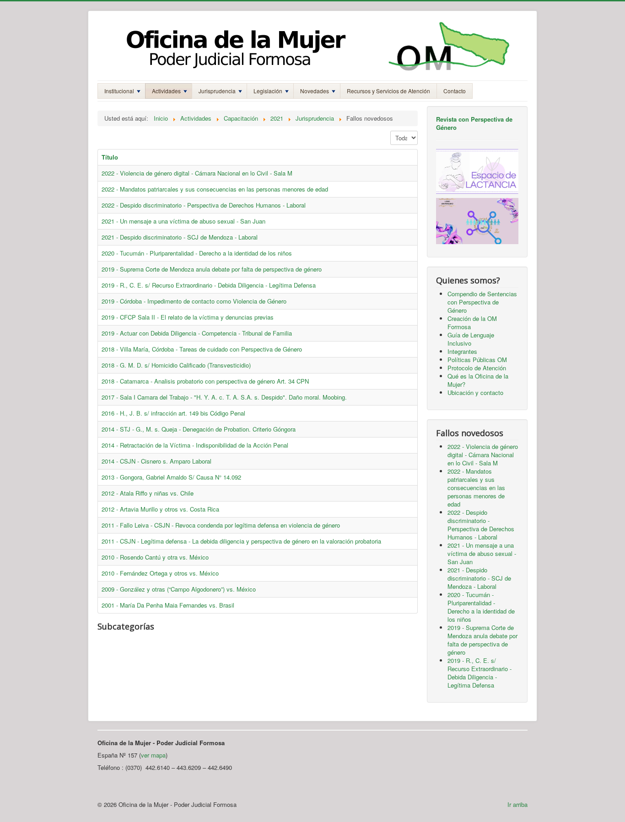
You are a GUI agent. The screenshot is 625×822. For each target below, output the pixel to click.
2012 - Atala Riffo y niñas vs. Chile (148, 493)
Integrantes (462, 351)
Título (110, 157)
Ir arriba (517, 804)
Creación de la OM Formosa (472, 322)
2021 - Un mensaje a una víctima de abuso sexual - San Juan (183, 221)
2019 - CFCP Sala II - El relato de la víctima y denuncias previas (188, 317)
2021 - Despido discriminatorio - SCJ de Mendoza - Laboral (180, 237)
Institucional (119, 91)
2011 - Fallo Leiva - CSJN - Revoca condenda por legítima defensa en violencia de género (221, 525)
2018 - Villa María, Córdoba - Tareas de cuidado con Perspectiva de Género (202, 349)
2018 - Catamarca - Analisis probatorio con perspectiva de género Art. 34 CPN (205, 381)
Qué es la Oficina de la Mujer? (477, 380)
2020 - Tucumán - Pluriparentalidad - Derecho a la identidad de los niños (197, 253)
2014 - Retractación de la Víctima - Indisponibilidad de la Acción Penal (195, 445)
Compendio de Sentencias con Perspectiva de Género (482, 302)
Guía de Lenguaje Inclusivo (470, 339)
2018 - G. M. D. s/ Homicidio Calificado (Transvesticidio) (176, 365)
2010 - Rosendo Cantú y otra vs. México (155, 557)
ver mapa (153, 755)
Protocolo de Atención (476, 367)
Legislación (267, 91)
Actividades (166, 91)
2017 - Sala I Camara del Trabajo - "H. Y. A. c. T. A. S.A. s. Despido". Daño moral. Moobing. (224, 397)
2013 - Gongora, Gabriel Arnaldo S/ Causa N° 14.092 (171, 477)
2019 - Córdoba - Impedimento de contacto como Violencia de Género (194, 301)
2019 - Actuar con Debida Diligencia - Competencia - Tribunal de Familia (197, 333)
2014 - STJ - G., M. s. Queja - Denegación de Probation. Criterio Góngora (199, 429)
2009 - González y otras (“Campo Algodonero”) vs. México (179, 589)
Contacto (454, 91)
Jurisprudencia (217, 91)
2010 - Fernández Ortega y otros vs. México (160, 573)
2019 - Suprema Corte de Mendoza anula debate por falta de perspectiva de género (212, 269)
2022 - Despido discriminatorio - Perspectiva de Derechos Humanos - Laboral (204, 205)
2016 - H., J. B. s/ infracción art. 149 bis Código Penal (173, 413)
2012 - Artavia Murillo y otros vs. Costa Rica (160, 509)
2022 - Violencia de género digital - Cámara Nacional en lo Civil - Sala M (197, 173)
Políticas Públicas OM (477, 359)
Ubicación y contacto (475, 392)
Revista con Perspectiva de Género (474, 123)
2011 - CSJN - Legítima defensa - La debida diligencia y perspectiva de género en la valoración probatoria (241, 541)
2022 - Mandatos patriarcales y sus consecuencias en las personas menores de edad (215, 189)
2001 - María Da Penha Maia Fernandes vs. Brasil (168, 605)
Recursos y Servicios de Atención (388, 91)
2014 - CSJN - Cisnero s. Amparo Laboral (156, 461)
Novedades (314, 91)
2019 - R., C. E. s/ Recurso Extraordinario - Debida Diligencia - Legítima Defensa (209, 285)
